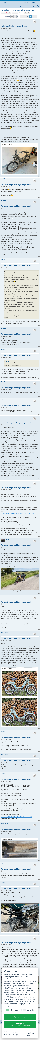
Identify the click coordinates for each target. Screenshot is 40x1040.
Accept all (20, 1024)
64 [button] (24, 16)
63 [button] (21, 16)
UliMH (2, 19)
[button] (12, 16)
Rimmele (3, 417)
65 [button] (27, 16)
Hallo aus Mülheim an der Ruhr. (14, 26)
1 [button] (17, 16)
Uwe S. (3, 399)
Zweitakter (3, 200)
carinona (3, 349)
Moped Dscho (4, 632)
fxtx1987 (3, 178)
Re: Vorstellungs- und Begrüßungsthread (16, 185)
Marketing (31, 1010)
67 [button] (33, 16)
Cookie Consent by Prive (30, 1033)
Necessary (15, 1010)
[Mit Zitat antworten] (34, 21)
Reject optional (20, 1017)
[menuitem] (5, 3)
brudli (2, 936)
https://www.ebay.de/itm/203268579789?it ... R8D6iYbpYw (18, 513)
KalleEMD (8, 539)
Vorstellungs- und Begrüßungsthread (17, 10)
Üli (1, 596)
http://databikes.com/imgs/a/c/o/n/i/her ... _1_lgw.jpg (16, 816)
